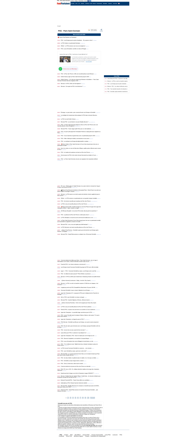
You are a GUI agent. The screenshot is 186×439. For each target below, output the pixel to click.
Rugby (76, 0)
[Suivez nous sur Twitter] (90, 1)
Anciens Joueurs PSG (97, 434)
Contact (66, 434)
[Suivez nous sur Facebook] (88, 1)
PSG (71, 434)
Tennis (85, 0)
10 (88, 397)
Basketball (81, 0)
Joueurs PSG (86, 434)
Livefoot (72, 0)
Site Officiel (78, 434)
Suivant (93, 397)
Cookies (87, 436)
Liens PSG (108, 434)
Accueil (182, 429)
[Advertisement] (79, 98)
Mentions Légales (78, 436)
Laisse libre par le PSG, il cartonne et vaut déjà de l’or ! (74, 54)
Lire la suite (89, 61)
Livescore (115, 434)
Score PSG (69, 436)
